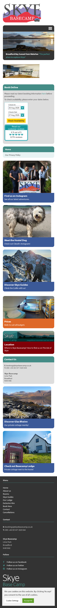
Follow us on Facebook (16, 562)
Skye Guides (8, 497)
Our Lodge (7, 500)
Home (8, 149)
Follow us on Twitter (15, 565)
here (44, 93)
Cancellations (8, 512)
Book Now (7, 506)
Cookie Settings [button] (12, 600)
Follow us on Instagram (17, 568)
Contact (6, 509)
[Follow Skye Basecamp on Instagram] (4, 568)
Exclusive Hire (9, 503)
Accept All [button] (28, 600)
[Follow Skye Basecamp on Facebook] (4, 562)
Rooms (6, 494)
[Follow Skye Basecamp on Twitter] (4, 565)
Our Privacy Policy (12, 155)
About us (7, 491)
